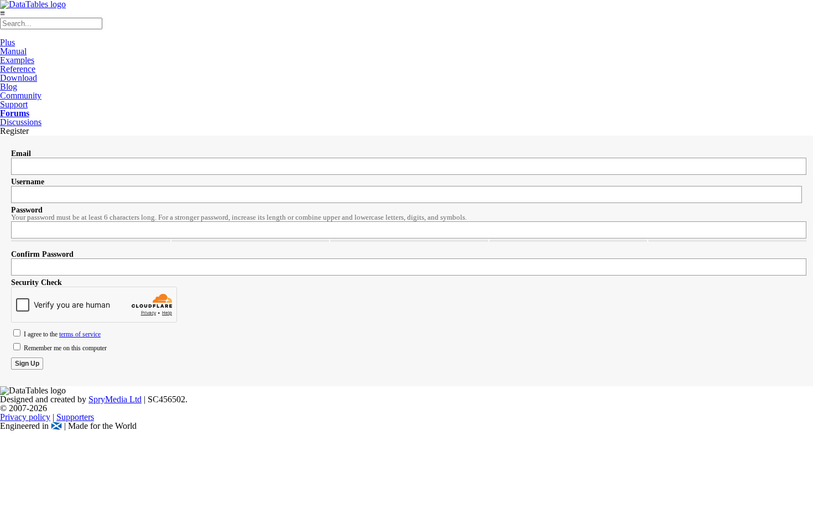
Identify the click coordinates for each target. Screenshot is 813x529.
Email (21, 153)
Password (27, 210)
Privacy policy (25, 417)
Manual (13, 51)
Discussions (20, 122)
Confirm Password (42, 254)
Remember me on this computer (64, 348)
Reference (17, 69)
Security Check (36, 282)
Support (14, 104)
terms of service (80, 334)
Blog (8, 86)
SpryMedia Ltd (115, 399)
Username (27, 182)
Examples (17, 60)
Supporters (75, 417)
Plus (7, 42)
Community (20, 95)
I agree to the (61, 334)
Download (18, 77)
